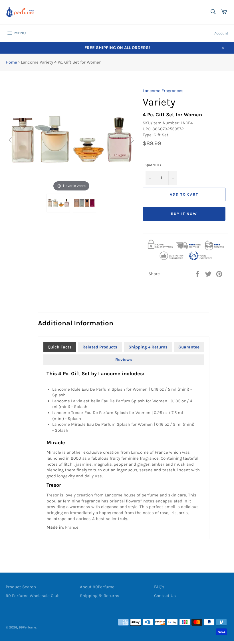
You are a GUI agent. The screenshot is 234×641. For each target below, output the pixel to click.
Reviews (123, 359)
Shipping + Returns (148, 347)
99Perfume (27, 627)
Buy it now (184, 214)
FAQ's (159, 586)
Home (11, 62)
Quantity (154, 165)
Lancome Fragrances (163, 90)
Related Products (99, 347)
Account (221, 33)
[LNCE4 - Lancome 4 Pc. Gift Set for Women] (58, 203)
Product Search (21, 586)
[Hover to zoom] (71, 140)
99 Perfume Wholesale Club (33, 595)
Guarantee (188, 347)
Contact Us (165, 595)
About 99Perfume (97, 586)
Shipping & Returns (99, 595)
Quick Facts (60, 347)
